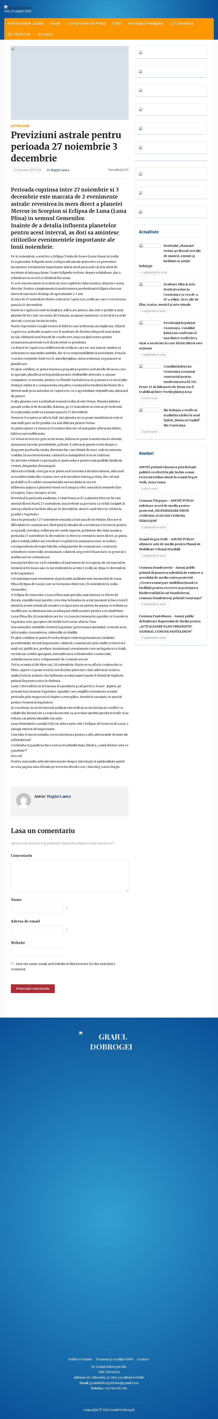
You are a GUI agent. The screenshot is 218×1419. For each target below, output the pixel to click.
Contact (143, 1359)
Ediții (116, 23)
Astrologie (20, 126)
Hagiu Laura (60, 170)
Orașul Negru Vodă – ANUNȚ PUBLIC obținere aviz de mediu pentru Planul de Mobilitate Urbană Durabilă (170, 544)
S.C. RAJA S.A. (19, 34)
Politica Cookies (80, 1359)
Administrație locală (25, 23)
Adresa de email (25, 921)
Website (18, 943)
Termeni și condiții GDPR (114, 1359)
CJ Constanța (181, 23)
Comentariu (21, 855)
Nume (16, 900)
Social (55, 23)
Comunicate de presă (86, 23)
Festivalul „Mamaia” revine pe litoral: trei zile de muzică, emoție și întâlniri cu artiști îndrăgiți (170, 256)
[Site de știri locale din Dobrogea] (78, 1192)
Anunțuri (45, 34)
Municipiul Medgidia (145, 23)
